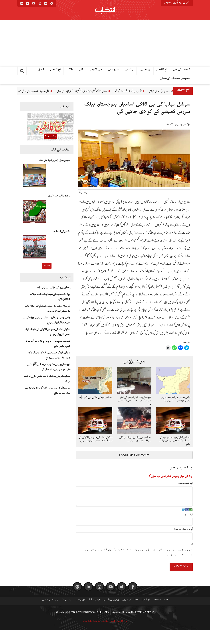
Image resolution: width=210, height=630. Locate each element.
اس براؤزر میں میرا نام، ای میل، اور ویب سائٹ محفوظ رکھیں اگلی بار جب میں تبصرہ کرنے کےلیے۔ (139, 552)
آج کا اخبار (55, 70)
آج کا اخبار (162, 70)
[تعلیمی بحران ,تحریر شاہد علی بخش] (34, 176)
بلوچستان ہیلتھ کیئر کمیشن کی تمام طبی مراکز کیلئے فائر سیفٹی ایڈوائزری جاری (109, 91)
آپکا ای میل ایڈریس (183, 528)
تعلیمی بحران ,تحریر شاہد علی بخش (54, 160)
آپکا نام (189, 514)
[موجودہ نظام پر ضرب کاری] (34, 212)
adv (166, 600)
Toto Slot (97, 621)
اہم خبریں (145, 70)
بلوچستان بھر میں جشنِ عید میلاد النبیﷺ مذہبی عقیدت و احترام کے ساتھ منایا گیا (48, 367)
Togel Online (121, 621)
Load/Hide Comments (134, 455)
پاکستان (129, 70)
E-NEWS (157, 600)
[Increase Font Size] (85, 192)
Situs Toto (87, 621)
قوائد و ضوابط (94, 600)
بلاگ (70, 70)
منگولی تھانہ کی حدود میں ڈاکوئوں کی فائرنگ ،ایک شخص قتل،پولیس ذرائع (95, 439)
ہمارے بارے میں (50, 600)
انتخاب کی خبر (181, 70)
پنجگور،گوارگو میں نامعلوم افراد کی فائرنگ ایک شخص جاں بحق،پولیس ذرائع (49, 355)
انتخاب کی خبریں (130, 600)
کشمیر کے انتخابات (61, 231)
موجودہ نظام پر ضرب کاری (59, 195)
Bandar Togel (108, 621)
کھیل (41, 70)
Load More (47, 265)
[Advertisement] (105, 43)
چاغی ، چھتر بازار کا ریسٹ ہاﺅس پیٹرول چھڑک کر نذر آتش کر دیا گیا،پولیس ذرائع (49, 91)
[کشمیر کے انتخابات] (34, 247)
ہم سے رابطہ (66, 600)
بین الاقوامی (95, 70)
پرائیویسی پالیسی (111, 600)
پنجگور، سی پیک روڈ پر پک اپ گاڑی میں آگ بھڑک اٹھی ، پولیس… (135, 439)
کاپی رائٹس (80, 600)
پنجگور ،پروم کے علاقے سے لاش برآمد (155, 91)
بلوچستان (113, 70)
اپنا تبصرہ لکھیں (185, 482)
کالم (81, 70)
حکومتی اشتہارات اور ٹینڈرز (175, 79)
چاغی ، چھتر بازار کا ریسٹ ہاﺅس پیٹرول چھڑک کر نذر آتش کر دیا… (175, 399)
